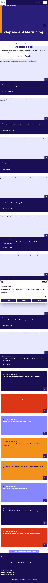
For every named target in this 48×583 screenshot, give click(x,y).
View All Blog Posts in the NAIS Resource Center (23, 551)
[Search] (36, 2)
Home (2, 43)
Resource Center (9, 43)
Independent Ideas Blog (20, 43)
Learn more (42, 52)
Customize (23, 300)
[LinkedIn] (24, 562)
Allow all (39, 300)
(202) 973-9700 (11, 572)
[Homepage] (3, 2)
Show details (41, 296)
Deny (9, 300)
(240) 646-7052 (11, 574)
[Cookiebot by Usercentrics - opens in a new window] (41, 282)
